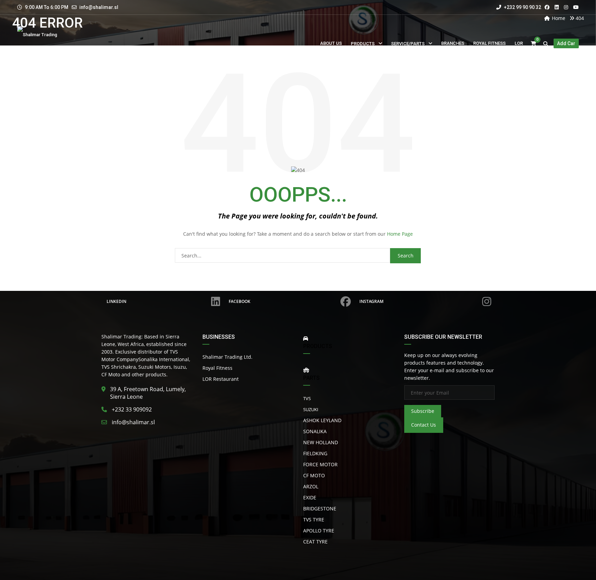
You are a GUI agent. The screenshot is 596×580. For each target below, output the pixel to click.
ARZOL (310, 486)
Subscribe (422, 411)
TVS (307, 398)
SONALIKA (315, 431)
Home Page (400, 234)
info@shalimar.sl (98, 7)
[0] (533, 43)
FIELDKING (315, 453)
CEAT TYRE (315, 541)
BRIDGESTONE (319, 508)
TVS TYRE (313, 519)
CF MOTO (314, 475)
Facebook (239, 301)
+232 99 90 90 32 (522, 7)
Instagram (371, 301)
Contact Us (423, 424)
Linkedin (116, 301)
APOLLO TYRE (318, 530)
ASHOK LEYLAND (322, 420)
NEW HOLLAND (320, 442)
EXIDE (309, 497)
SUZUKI (310, 409)
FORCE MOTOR (320, 464)
